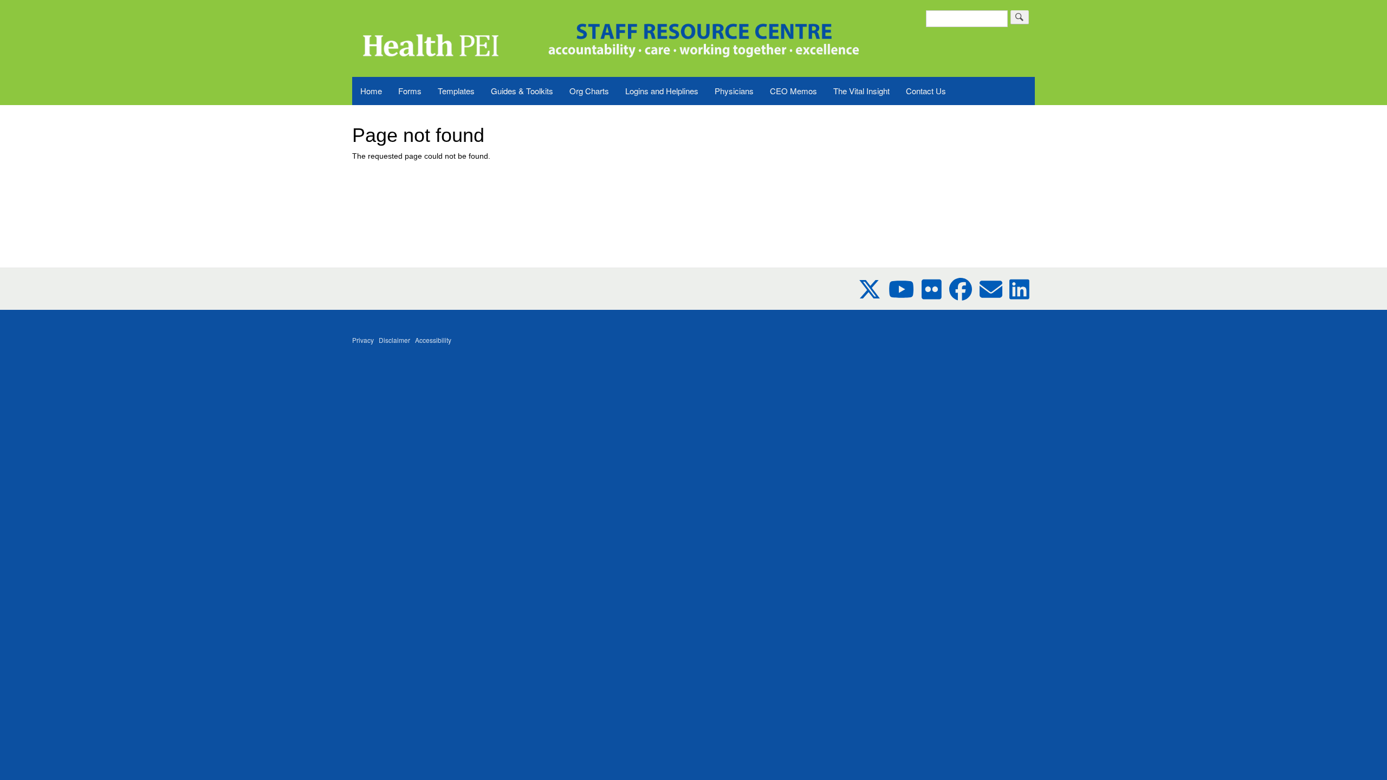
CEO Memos (793, 90)
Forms (410, 90)
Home (371, 90)
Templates (456, 90)
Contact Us (926, 90)
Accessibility (433, 339)
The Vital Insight (861, 90)
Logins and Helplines (661, 90)
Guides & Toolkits (522, 90)
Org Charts (589, 90)
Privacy (363, 339)
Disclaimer (394, 339)
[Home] (429, 32)
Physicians (734, 90)
